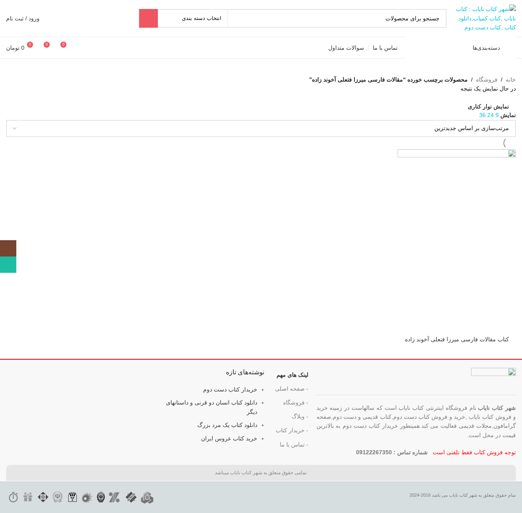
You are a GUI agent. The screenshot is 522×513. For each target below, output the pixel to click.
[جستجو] (148, 18)
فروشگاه (487, 79)
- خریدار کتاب (292, 430)
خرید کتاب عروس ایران (229, 438)
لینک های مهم (292, 374)
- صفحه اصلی (291, 388)
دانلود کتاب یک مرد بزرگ (227, 425)
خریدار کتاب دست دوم (230, 389)
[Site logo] (485, 18)
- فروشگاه (295, 402)
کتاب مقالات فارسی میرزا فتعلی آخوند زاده (457, 339)
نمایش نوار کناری (488, 106)
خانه (511, 79)
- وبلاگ (300, 416)
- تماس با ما (294, 444)
